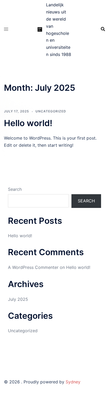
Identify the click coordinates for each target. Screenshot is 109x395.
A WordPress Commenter (33, 267)
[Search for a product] (103, 29)
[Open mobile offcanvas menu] (6, 29)
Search (15, 189)
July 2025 (18, 299)
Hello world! (28, 123)
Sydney (73, 381)
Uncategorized (50, 111)
